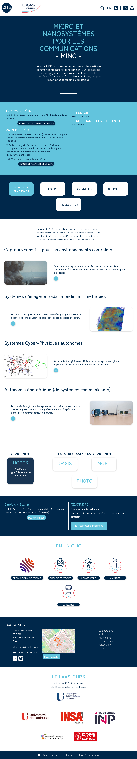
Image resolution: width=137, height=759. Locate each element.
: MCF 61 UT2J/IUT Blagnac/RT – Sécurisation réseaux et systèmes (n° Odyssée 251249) (35, 510)
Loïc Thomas (77, 124)
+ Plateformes (103, 637)
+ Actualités (102, 648)
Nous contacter (51, 656)
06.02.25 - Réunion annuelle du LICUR (25, 159)
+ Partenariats (103, 644)
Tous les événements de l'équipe (36, 163)
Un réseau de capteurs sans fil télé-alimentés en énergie (36, 116)
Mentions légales (89, 755)
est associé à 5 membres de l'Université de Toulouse (68, 685)
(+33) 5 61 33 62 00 (27, 652)
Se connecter (50, 755)
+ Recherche (102, 634)
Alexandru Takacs (80, 116)
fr (109, 8)
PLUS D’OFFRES (36, 517)
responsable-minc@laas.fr (92, 525)
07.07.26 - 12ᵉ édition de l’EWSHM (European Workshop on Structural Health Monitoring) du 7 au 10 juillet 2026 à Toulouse (36, 137)
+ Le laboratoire (104, 630)
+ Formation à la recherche (110, 641)
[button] (65, 464)
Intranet (69, 755)
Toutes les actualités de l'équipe (36, 123)
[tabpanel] (68, 330)
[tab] (21, 189)
